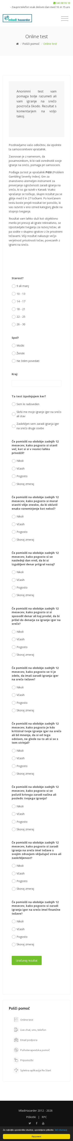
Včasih (21, 468)
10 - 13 (21, 294)
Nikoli (20, 461)
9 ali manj (23, 286)
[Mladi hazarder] (17, 18)
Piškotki (31, 1117)
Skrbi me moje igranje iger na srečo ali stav (39, 414)
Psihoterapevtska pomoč (35, 1050)
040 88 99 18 (62, 3)
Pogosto (22, 476)
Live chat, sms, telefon (33, 1030)
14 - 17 (21, 301)
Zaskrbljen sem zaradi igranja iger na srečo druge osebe (38, 426)
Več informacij (61, 1129)
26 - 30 (21, 324)
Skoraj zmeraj (25, 484)
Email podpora (28, 1040)
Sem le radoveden (28, 404)
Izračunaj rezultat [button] (27, 960)
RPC (44, 1117)
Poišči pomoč (31, 44)
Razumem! (36, 1136)
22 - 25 (21, 316)
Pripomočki (26, 1060)
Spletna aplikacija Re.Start (35, 1070)
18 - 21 (21, 309)
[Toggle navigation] (64, 18)
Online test (26, 1019)
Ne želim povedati (28, 361)
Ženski (21, 353)
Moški (20, 345)
